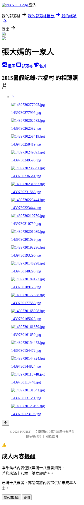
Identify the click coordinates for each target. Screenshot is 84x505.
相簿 (11, 66)
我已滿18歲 (11, 497)
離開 (27, 497)
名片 (43, 66)
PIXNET (25, 431)
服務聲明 (52, 436)
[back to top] (5, 423)
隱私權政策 (33, 436)
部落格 (27, 66)
